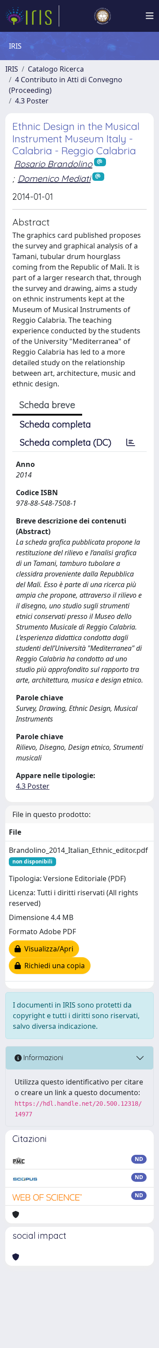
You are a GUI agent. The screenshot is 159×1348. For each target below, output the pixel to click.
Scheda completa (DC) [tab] (65, 442)
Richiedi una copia (53, 965)
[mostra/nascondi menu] (150, 15)
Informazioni (42, 1057)
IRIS (11, 69)
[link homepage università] (102, 16)
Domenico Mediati (54, 178)
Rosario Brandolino (53, 163)
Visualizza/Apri (47, 949)
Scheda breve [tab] (47, 404)
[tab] (131, 442)
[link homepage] (32, 16)
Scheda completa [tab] (55, 424)
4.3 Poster (32, 101)
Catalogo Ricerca (56, 69)
